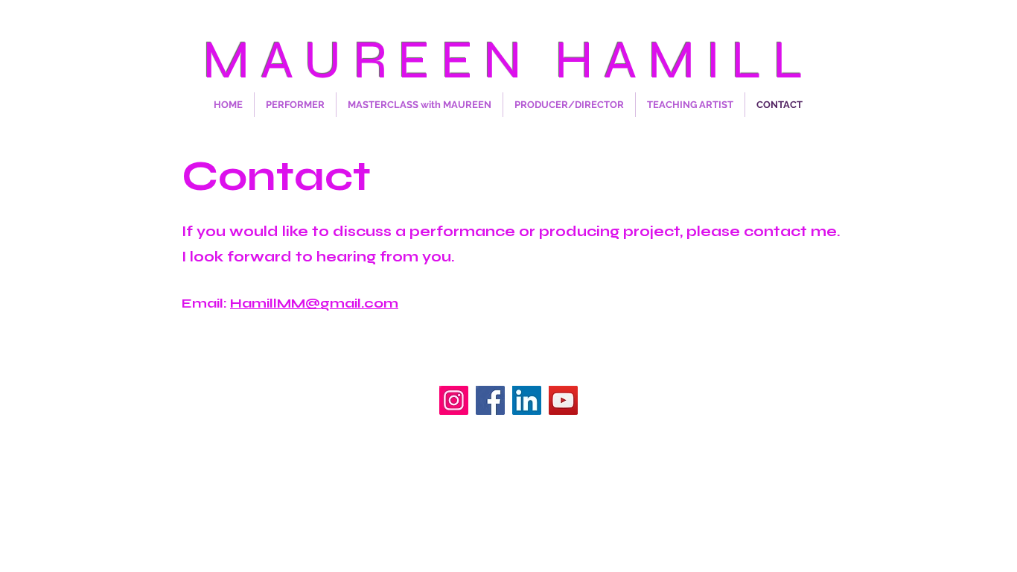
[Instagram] (453, 400)
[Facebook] (490, 400)
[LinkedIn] (526, 400)
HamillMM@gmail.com (314, 303)
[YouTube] (563, 400)
